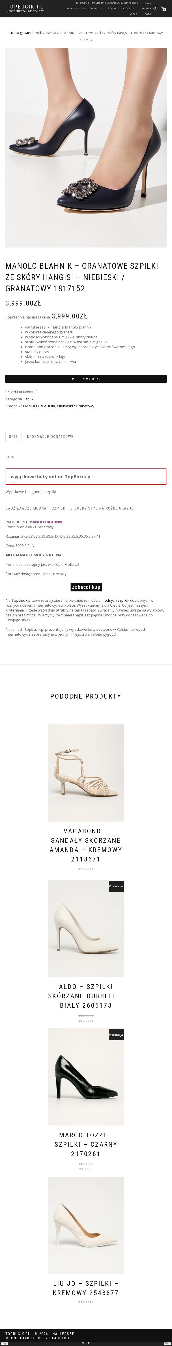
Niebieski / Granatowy (75, 406)
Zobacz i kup (86, 587)
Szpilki (38, 33)
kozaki (134, 14)
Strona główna (20, 33)
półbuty (146, 8)
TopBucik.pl (25, 7)
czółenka (128, 8)
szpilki (112, 8)
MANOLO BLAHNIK (39, 406)
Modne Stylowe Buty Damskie (84, 8)
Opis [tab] (13, 437)
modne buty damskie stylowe (25, 11)
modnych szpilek (115, 600)
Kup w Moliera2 (88, 379)
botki (148, 14)
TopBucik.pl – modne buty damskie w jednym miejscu (107, 2)
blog (148, 2)
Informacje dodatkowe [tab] (49, 437)
